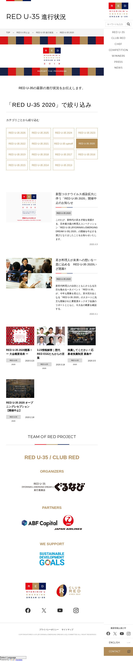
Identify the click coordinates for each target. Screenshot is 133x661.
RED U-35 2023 (86, 132)
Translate (18, 660)
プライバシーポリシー (49, 629)
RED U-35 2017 (63, 154)
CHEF (118, 44)
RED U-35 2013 (63, 165)
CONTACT (114, 651)
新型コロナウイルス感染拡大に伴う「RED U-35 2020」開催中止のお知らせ (76, 198)
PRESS (118, 61)
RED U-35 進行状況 (44, 32)
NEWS (118, 67)
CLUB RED (118, 38)
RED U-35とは (23, 32)
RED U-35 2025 (40, 132)
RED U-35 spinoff (63, 143)
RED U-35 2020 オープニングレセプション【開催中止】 (19, 406)
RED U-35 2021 (40, 143)
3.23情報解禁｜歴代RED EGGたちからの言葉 (51, 354)
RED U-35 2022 (17, 143)
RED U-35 (118, 32)
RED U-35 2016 (86, 154)
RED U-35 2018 (40, 154)
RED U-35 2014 (40, 165)
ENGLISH (114, 642)
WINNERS (118, 55)
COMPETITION (118, 50)
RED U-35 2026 (17, 132)
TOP (8, 32)
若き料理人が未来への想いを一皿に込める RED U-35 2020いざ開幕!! (76, 264)
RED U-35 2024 (63, 132)
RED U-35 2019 (17, 154)
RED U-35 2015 (17, 165)
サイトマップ (67, 629)
